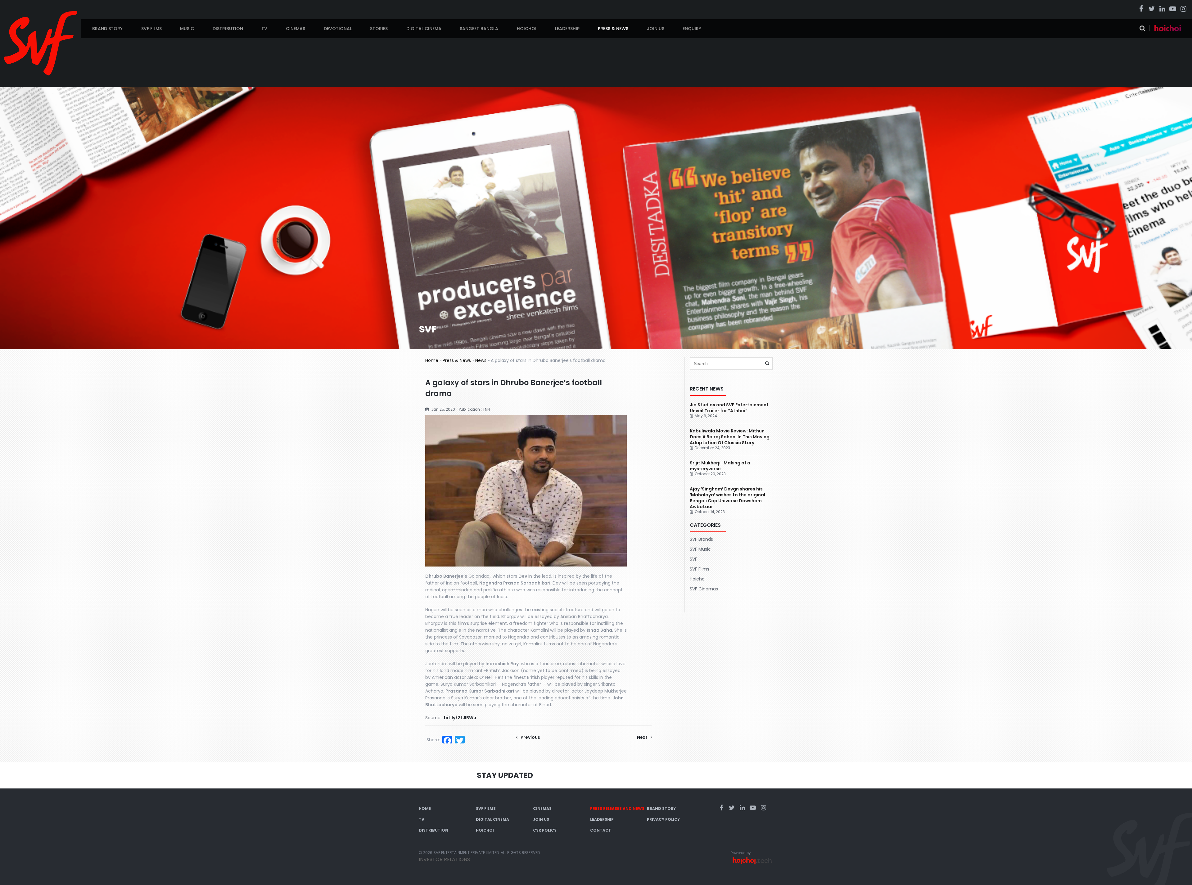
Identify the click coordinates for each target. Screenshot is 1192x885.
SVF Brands (701, 539)
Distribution (228, 28)
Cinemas (295, 28)
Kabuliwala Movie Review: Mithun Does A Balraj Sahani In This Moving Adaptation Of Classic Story (730, 437)
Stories (379, 28)
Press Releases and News (617, 808)
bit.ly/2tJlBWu (460, 718)
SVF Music (700, 549)
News (480, 360)
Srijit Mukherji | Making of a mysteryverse (720, 466)
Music (187, 28)
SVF (693, 559)
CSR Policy (545, 830)
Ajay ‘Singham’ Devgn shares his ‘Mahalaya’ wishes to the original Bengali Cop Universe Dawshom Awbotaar (727, 498)
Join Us (655, 28)
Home (431, 360)
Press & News (613, 28)
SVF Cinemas (704, 589)
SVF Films (151, 28)
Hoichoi (526, 28)
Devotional (338, 28)
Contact (600, 830)
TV (264, 28)
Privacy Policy (663, 819)
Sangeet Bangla (479, 28)
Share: (433, 740)
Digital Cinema (423, 28)
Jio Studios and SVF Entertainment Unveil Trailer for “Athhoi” (729, 408)
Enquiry (692, 28)
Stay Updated (505, 775)
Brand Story (107, 28)
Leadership (567, 28)
